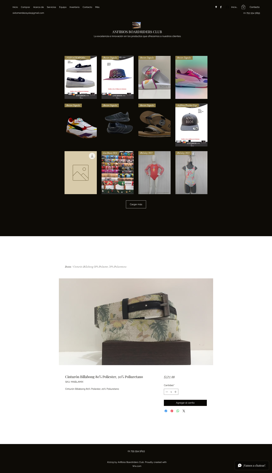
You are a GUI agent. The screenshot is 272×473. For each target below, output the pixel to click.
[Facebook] (220, 7)
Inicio (68, 266)
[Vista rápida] (81, 172)
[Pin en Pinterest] (172, 411)
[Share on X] (184, 411)
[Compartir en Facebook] (166, 411)
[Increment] (176, 392)
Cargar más (136, 204)
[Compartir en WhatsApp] (178, 411)
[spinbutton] (171, 392)
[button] (243, 7)
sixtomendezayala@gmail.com (28, 13)
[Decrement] (166, 392)
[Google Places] (216, 7)
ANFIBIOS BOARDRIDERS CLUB (137, 31)
